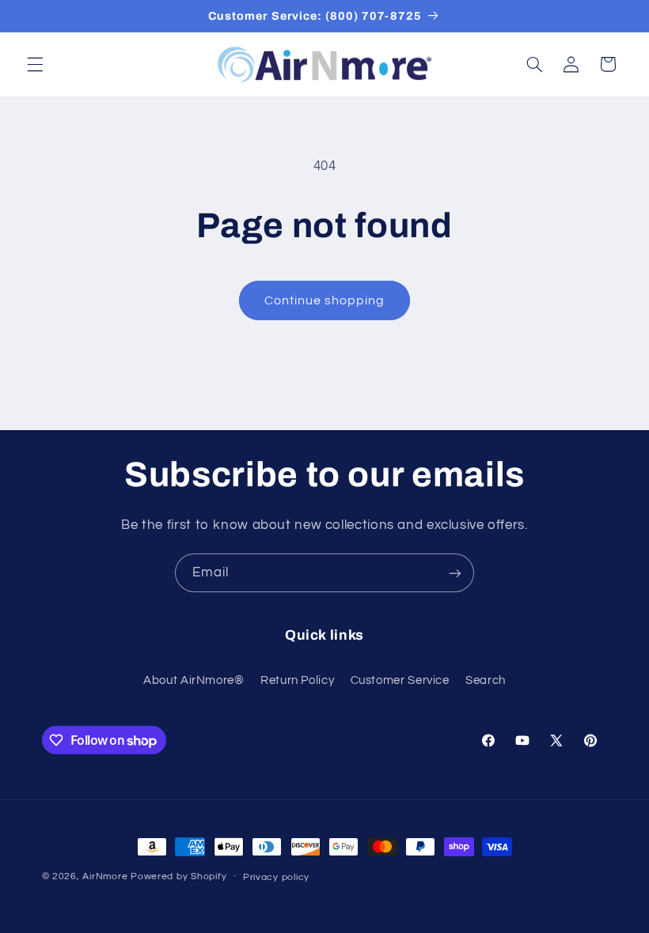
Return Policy (297, 680)
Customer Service (400, 680)
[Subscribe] (455, 572)
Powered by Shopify (178, 876)
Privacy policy (276, 877)
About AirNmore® (193, 680)
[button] (35, 64)
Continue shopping (324, 300)
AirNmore (104, 876)
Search (485, 680)
